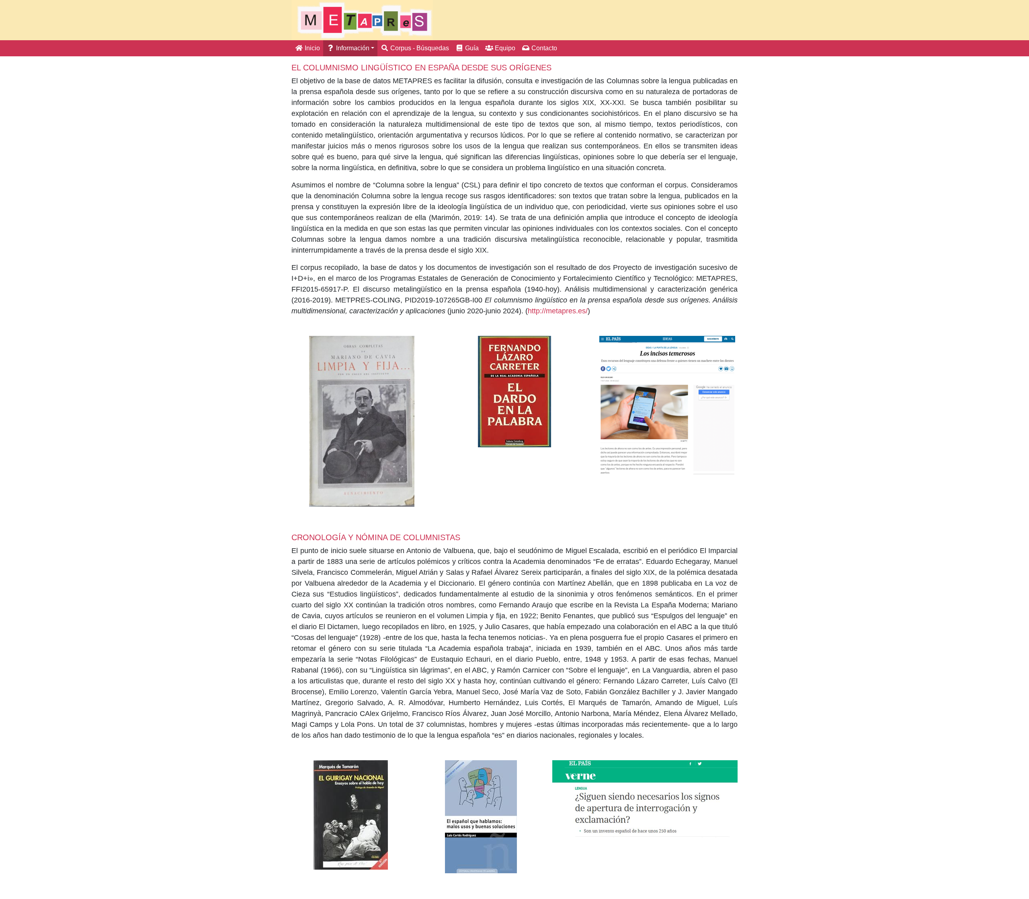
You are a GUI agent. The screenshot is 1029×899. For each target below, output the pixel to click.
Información (351, 48)
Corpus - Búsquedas (419, 48)
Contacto (543, 48)
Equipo (504, 48)
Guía (471, 48)
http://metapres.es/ (558, 311)
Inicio (311, 48)
